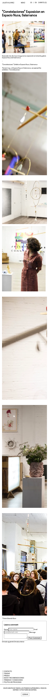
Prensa (7, 676)
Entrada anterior (19, 641)
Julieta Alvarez (8, 3)
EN (36, 2)
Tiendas (7, 673)
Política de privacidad (12, 682)
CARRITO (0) (42, 2)
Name (6, 629)
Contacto (8, 671)
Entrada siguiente (7, 641)
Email (35, 629)
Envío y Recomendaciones (14, 678)
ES (31, 2)
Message (32, 632)
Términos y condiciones (13, 680)
